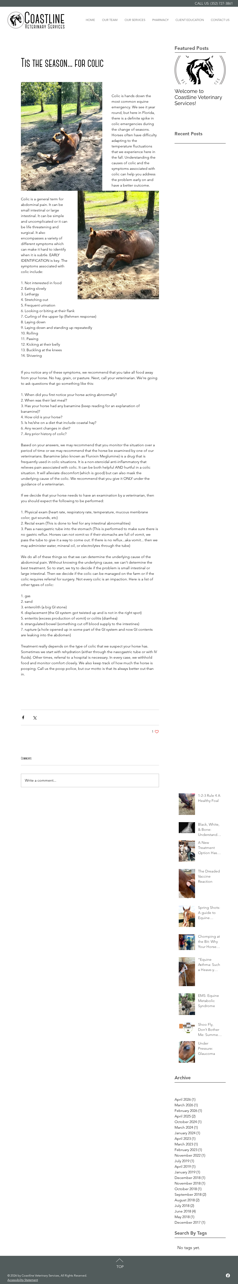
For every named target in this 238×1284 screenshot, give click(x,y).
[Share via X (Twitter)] (34, 717)
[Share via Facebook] (23, 717)
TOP (120, 1266)
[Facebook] (228, 1275)
